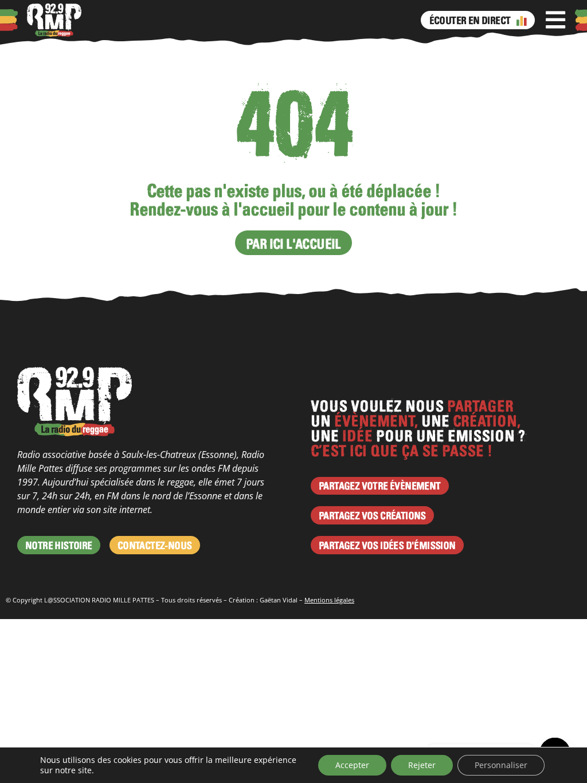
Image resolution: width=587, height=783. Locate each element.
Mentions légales (329, 600)
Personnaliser (501, 764)
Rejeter (422, 764)
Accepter (352, 764)
